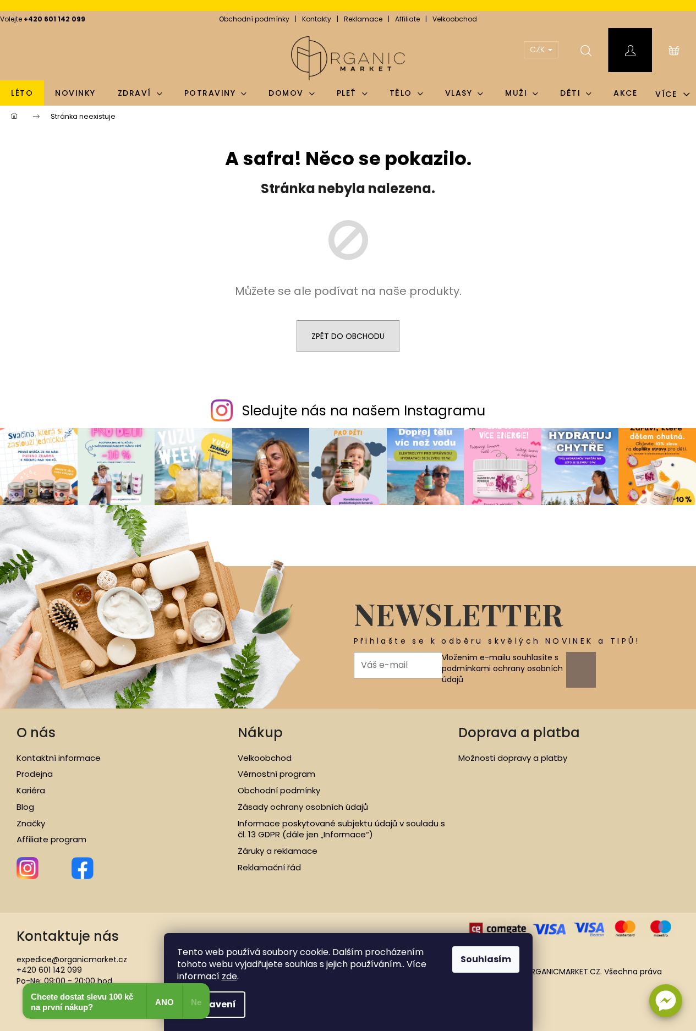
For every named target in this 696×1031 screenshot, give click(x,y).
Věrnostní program (276, 774)
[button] (665, 1000)
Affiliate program (51, 839)
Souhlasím (486, 959)
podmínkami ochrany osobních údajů (502, 674)
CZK (538, 49)
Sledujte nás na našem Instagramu (363, 410)
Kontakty (316, 19)
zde (229, 976)
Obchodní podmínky (254, 19)
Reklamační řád (269, 867)
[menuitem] (22, 93)
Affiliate (407, 19)
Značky (31, 823)
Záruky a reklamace (277, 851)
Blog (25, 807)
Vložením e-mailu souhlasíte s (502, 668)
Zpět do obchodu (348, 336)
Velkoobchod (454, 19)
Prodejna (35, 774)
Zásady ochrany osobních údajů (303, 807)
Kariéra (31, 790)
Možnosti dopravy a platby (512, 758)
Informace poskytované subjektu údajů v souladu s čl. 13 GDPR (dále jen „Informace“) (341, 829)
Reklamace (363, 19)
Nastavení (211, 1004)
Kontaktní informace (59, 758)
